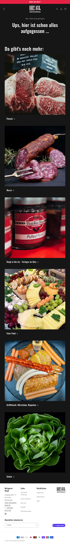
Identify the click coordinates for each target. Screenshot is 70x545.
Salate (9, 476)
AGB (38, 501)
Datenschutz (40, 497)
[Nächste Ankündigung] (66, 2)
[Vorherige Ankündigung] (3, 2)
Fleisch (10, 118)
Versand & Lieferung (24, 494)
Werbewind (22, 540)
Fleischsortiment (26, 511)
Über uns (23, 503)
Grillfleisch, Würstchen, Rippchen (21, 405)
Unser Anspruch (26, 499)
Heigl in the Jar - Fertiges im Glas (21, 261)
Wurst (9, 190)
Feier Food (11, 333)
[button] (4, 9)
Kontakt (23, 507)
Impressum (40, 492)
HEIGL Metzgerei (13, 540)
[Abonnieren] (36, 525)
